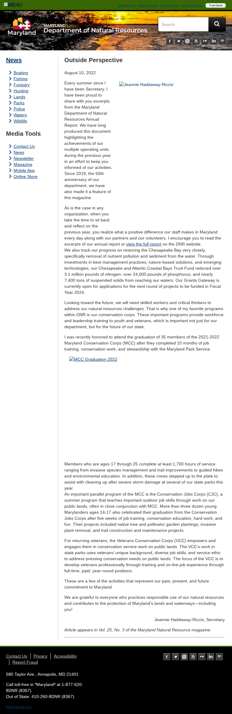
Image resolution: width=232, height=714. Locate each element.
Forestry (22, 84)
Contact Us (24, 146)
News (14, 60)
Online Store (25, 176)
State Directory (147, 5)
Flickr (204, 41)
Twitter (178, 41)
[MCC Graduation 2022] (144, 406)
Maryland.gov (126, 5)
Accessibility (65, 656)
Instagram (187, 41)
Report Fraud (25, 662)
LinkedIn (213, 41)
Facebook (169, 41)
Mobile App (24, 170)
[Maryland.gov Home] (22, 32)
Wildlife (20, 121)
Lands (19, 96)
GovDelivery (222, 41)
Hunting (21, 90)
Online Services (192, 5)
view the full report (143, 244)
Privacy (40, 656)
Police (19, 108)
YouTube (196, 41)
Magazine (23, 164)
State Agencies (169, 5)
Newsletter (24, 158)
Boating (21, 72)
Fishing (20, 78)
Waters (20, 115)
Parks (19, 102)
